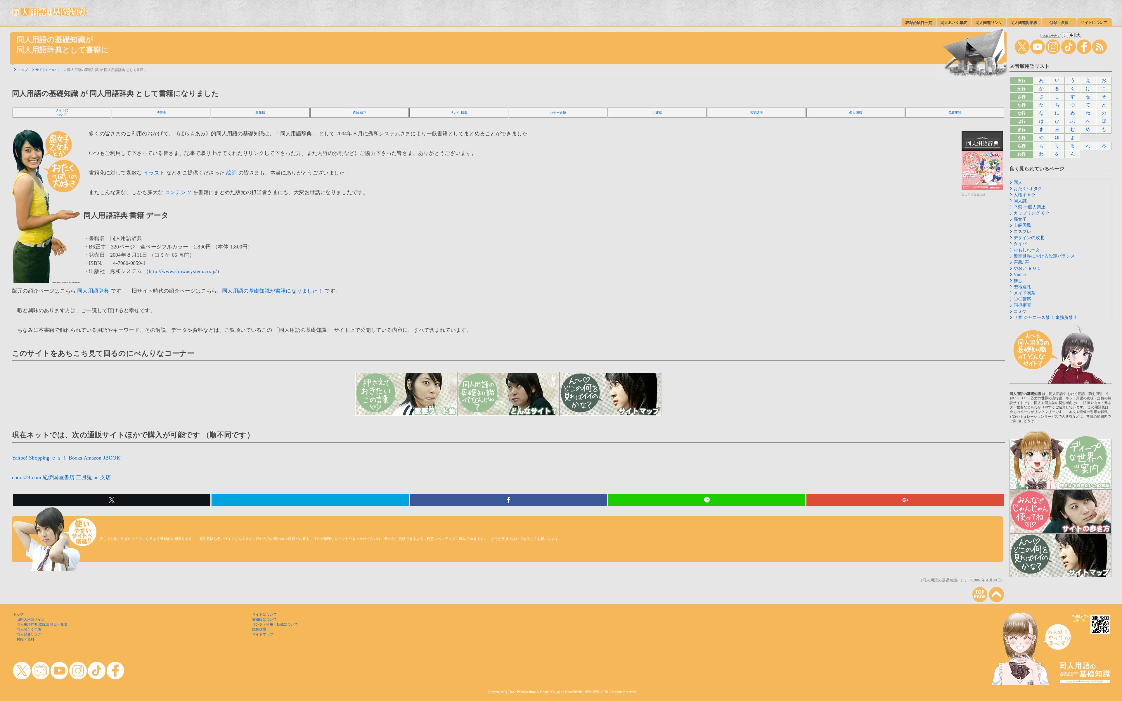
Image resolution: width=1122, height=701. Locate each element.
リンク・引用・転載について (275, 624)
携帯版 (161, 112)
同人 (1018, 182)
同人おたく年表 (29, 629)
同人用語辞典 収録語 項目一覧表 (42, 624)
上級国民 (1022, 225)
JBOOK (111, 458)
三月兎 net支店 (93, 477)
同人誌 (1020, 200)
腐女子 (1020, 219)
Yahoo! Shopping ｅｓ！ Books (47, 458)
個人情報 (855, 112)
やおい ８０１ (1027, 268)
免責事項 (955, 112)
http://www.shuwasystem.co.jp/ (183, 271)
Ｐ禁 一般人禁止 (1029, 207)
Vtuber (1020, 274)
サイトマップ (262, 634)
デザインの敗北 (1029, 237)
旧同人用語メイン (31, 619)
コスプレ (1022, 231)
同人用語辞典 (93, 291)
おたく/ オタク (1028, 188)
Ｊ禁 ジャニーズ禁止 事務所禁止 (1045, 317)
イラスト (154, 173)
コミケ (1020, 311)
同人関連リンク (29, 634)
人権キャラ (1025, 194)
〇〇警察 (1022, 299)
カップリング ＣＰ (1032, 213)
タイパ (1020, 243)
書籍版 (260, 112)
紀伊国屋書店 (59, 477)
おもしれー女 (1027, 250)
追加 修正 (360, 112)
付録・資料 (25, 639)
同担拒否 (1022, 305)
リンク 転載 (459, 112)
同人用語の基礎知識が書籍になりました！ (272, 291)
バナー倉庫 (558, 112)
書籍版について (264, 619)
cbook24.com (26, 477)
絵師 (231, 173)
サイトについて (47, 70)
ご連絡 (657, 112)
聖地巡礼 (1022, 286)
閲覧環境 (756, 112)
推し (1018, 280)
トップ (23, 70)
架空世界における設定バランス (1044, 256)
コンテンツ (178, 192)
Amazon (93, 458)
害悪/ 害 (1021, 262)
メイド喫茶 (1025, 293)
